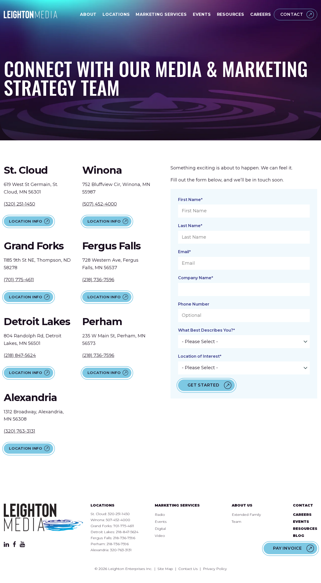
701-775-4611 (123, 526)
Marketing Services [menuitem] (177, 505)
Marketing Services (161, 14)
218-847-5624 (127, 532)
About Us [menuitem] (242, 505)
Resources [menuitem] (305, 528)
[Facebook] (14, 545)
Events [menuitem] (161, 521)
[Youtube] (22, 545)
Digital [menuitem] (160, 528)
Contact (291, 14)
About (88, 14)
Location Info (25, 221)
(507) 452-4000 (99, 204)
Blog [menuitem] (298, 535)
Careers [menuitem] (302, 514)
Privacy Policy (215, 568)
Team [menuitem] (236, 521)
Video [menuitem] (160, 535)
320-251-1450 (119, 514)
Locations (116, 14)
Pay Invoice (287, 548)
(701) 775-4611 (19, 279)
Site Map (165, 568)
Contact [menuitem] (303, 505)
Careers (260, 14)
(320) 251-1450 (19, 204)
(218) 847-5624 (20, 355)
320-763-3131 (121, 550)
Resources (230, 14)
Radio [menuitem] (160, 514)
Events (202, 14)
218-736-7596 (124, 538)
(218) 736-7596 (98, 279)
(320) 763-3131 (19, 431)
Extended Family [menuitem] (246, 514)
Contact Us (188, 568)
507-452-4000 (118, 520)
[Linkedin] (6, 545)
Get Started (203, 385)
